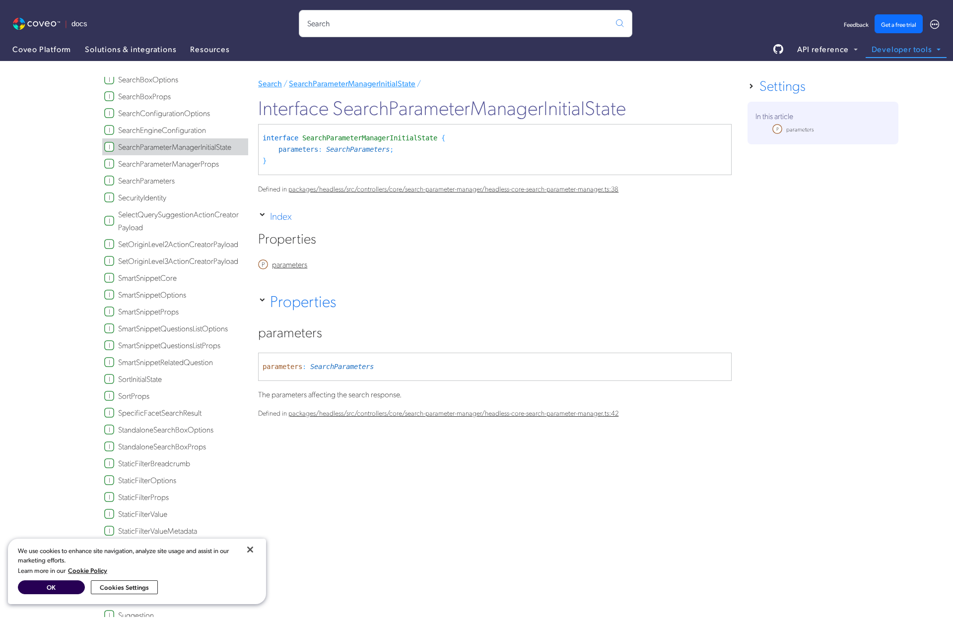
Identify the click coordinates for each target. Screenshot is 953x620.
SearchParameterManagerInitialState (352, 83)
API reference (824, 49)
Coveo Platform (41, 49)
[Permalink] (327, 241)
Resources (209, 49)
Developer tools (903, 49)
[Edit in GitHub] (778, 49)
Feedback (856, 24)
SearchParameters (358, 149)
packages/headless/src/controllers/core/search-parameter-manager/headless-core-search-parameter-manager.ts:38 (453, 188)
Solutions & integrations (130, 49)
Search (270, 83)
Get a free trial (898, 24)
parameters (298, 149)
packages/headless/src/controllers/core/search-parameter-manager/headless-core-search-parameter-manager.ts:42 (453, 412)
